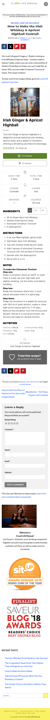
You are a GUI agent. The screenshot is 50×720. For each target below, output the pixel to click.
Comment (9, 429)
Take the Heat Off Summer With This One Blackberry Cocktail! (23, 678)
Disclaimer (40, 711)
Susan (6, 130)
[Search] (46, 4)
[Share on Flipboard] (17, 46)
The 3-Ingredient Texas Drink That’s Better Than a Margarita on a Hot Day (24, 665)
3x (43, 210)
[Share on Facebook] (4, 46)
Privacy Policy (11, 711)
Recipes (15, 23)
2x (36, 210)
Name (7, 450)
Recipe (28, 384)
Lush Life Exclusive (29, 23)
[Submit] (45, 695)
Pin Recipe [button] (26, 163)
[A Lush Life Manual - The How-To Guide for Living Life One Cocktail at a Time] (24, 4)
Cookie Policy (26, 711)
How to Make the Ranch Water (18, 671)
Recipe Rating (10, 419)
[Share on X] (10, 46)
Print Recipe (26, 156)
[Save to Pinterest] (23, 46)
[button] (3, 4)
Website (8, 472)
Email (7, 461)
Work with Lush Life (25, 713)
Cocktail (22, 384)
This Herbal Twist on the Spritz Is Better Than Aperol (25, 686)
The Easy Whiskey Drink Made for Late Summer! (26, 658)
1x (30, 210)
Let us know (23, 359)
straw (22, 259)
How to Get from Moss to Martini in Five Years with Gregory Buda (13, 393)
